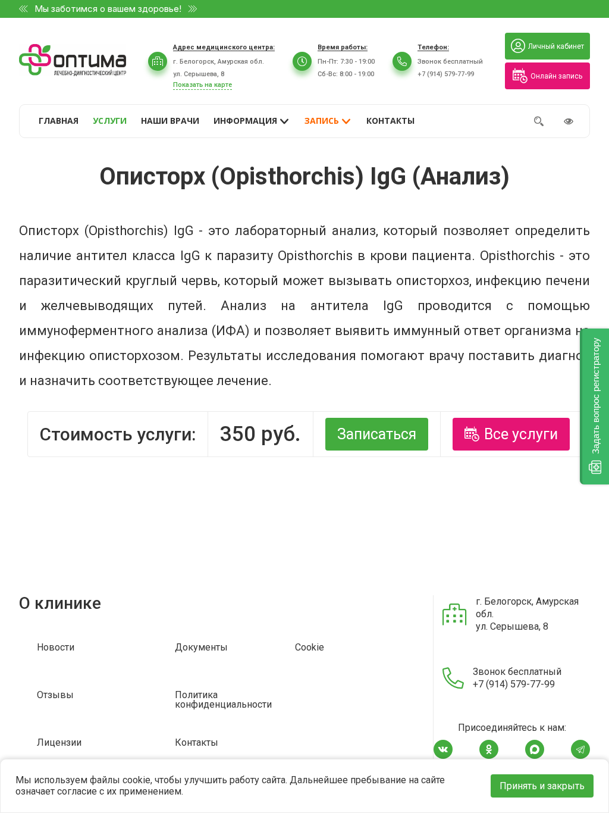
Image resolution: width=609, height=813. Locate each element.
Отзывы (55, 695)
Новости (55, 648)
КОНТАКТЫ (390, 120)
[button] (594, 406)
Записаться (376, 434)
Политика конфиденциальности (223, 700)
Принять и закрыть (542, 786)
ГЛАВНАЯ (59, 120)
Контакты (196, 743)
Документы (201, 648)
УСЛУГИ (110, 120)
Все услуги (521, 434)
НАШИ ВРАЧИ (170, 120)
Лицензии (59, 743)
